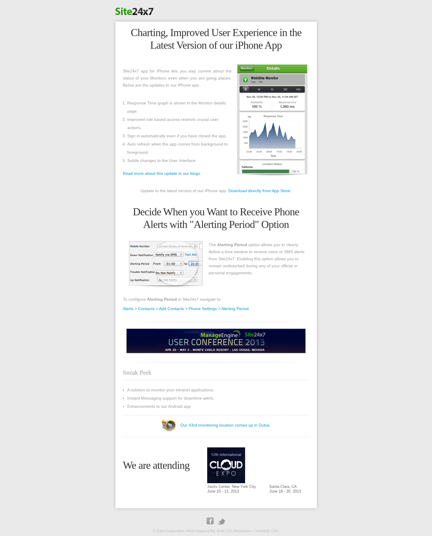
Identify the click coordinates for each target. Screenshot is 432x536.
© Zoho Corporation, (169, 531)
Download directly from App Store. (260, 190)
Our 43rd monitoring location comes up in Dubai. (225, 424)
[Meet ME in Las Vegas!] (216, 351)
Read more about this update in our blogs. (162, 173)
